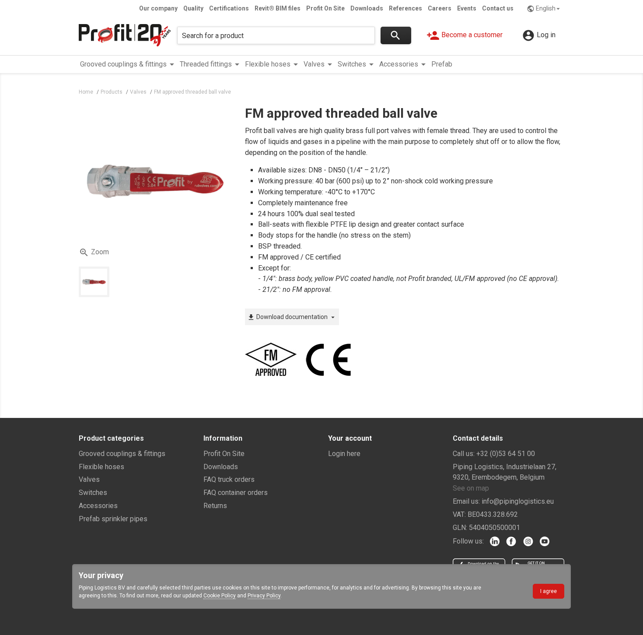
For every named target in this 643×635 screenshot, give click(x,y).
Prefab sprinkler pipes (113, 519)
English (544, 9)
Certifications (229, 8)
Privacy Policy (264, 596)
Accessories (98, 506)
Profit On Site (325, 8)
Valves (89, 479)
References (405, 8)
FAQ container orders (235, 492)
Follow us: (468, 541)
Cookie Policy (219, 596)
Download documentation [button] (292, 317)
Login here (344, 453)
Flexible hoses (101, 467)
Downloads (366, 8)
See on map (471, 488)
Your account (350, 438)
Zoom (94, 252)
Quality (193, 8)
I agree (548, 591)
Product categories (111, 438)
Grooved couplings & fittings (122, 453)
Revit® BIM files (278, 8)
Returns (215, 506)
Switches (93, 492)
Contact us (498, 8)
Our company (158, 8)
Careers (439, 8)
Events (466, 8)
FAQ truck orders (229, 479)
